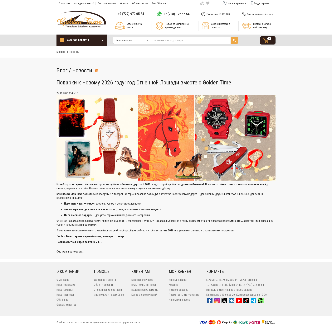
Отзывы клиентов (66, 304)
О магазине (64, 3)
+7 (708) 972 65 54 (176, 14)
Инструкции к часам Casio (109, 294)
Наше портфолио (66, 284)
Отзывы (124, 3)
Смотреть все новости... (70, 251)
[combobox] (132, 40)
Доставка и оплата (107, 3)
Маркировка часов (142, 279)
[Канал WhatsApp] (260, 301)
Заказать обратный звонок (260, 14)
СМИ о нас (62, 299)
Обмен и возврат (103, 284)
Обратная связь (140, 3)
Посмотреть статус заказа (184, 294)
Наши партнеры (65, 294)
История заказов (178, 289)
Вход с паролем (262, 3)
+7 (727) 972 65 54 (131, 14)
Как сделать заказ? (84, 3)
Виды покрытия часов (144, 284)
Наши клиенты (64, 289)
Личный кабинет (178, 279)
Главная (60, 51)
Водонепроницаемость (144, 289)
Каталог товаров (77, 40)
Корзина (173, 284)
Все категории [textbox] (124, 40)
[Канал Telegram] (253, 301)
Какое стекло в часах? (144, 294)
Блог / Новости (159, 3)
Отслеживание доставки (108, 289)
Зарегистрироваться (236, 3)
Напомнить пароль (179, 299)
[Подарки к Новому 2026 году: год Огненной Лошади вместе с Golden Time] (166, 137)
